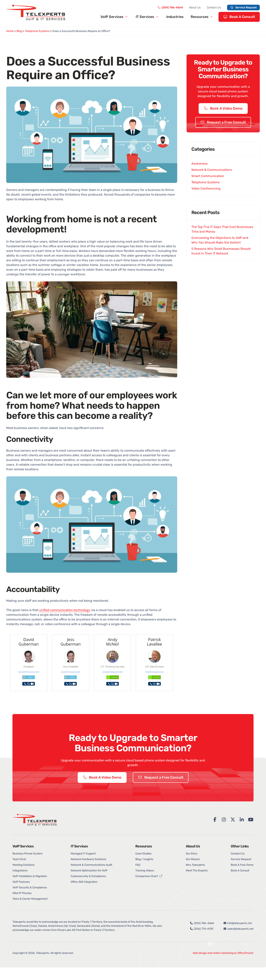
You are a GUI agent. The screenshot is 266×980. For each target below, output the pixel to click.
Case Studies (143, 853)
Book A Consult (242, 17)
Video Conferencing (205, 188)
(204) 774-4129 (203, 928)
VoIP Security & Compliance (29, 887)
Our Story (191, 853)
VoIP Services (112, 17)
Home (10, 31)
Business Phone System (27, 853)
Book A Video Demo (226, 108)
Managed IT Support (83, 853)
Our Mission (193, 859)
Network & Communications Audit (91, 865)
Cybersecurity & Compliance (88, 876)
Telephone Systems (37, 31)
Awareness (199, 163)
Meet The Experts (197, 870)
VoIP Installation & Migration (29, 876)
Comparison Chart (146, 876)
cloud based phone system (145, 760)
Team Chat (19, 859)
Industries (175, 17)
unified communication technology (64, 610)
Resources (200, 17)
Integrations (19, 870)
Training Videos (144, 870)
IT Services (145, 17)
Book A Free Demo (242, 865)
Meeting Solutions (23, 865)
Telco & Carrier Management (30, 898)
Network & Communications (211, 170)
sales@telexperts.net (240, 928)
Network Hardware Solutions (88, 859)
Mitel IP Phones (22, 893)
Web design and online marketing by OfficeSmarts (223, 953)
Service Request (246, 7)
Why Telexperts (195, 865)
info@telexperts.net (239, 923)
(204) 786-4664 (172, 7)
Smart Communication (207, 176)
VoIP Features (21, 881)
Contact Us (214, 7)
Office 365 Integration (84, 881)
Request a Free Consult (226, 122)
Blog (19, 31)
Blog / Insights (144, 859)
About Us (195, 7)
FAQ (137, 865)
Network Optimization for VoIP (89, 870)
